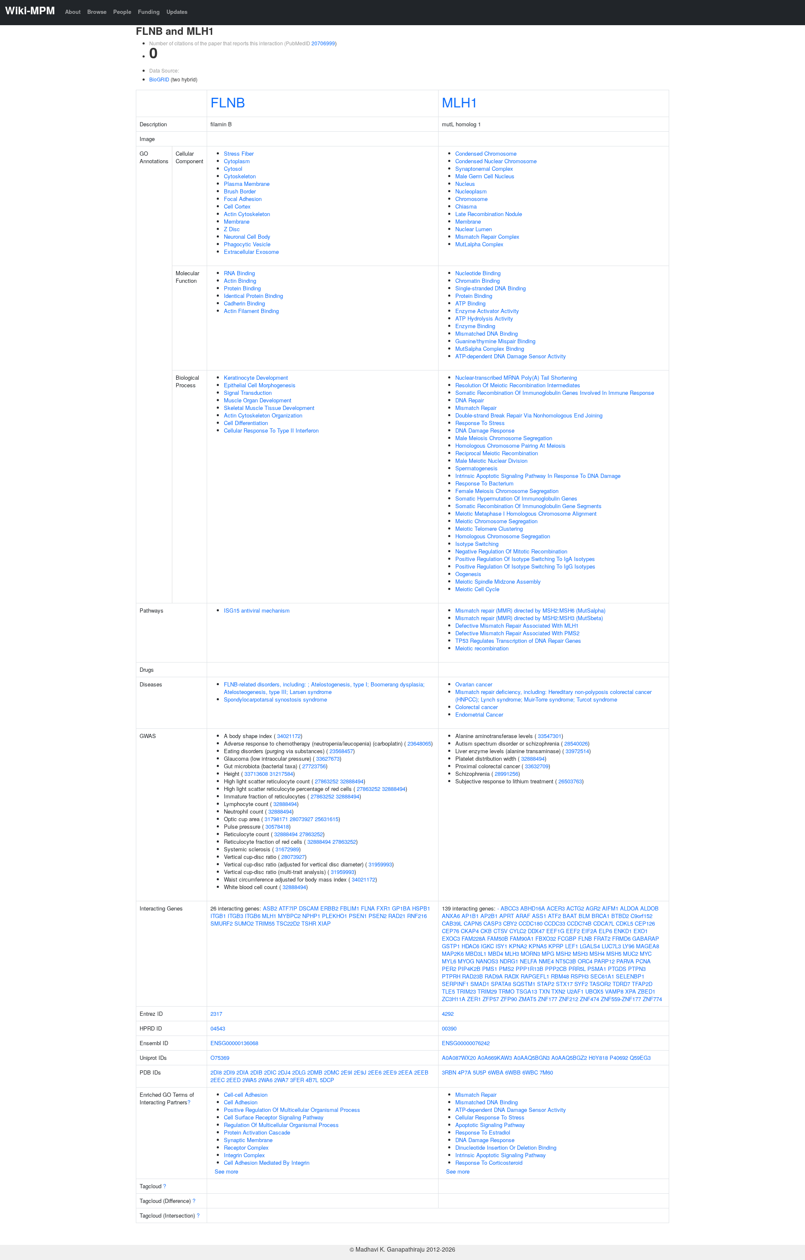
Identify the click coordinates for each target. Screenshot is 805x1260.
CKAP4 (470, 931)
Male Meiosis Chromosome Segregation (503, 438)
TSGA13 (526, 991)
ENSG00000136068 (234, 1043)
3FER (297, 1080)
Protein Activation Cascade (257, 1132)
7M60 (546, 1072)
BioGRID (159, 79)
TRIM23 (466, 991)
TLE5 (448, 991)
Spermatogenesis (476, 468)
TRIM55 (265, 923)
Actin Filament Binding (251, 311)
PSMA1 (596, 969)
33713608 (256, 773)
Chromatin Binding (477, 280)
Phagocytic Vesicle (247, 244)
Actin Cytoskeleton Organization (263, 415)
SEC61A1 (602, 976)
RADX (511, 976)
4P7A (464, 1072)
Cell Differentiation (246, 423)
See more (226, 1171)
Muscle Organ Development (257, 400)
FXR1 (383, 908)
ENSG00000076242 (466, 1043)
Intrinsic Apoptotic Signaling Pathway (500, 1155)
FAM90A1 (522, 938)
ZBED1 (646, 991)
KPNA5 (538, 946)
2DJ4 (284, 1072)
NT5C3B (566, 961)
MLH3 (512, 953)
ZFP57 (491, 999)
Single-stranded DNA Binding (490, 288)
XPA (630, 991)
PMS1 (489, 969)
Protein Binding (242, 288)
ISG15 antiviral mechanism (257, 610)
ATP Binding (470, 303)
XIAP (324, 923)
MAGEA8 (647, 946)
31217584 (281, 773)
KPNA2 (518, 946)
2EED (233, 1080)
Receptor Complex (246, 1147)
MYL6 (449, 961)
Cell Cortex (237, 206)
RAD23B (472, 976)
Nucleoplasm (471, 191)
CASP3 (492, 923)
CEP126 (645, 923)
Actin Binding (240, 280)
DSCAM (309, 908)
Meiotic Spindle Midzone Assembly (498, 581)
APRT (506, 916)
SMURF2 (221, 923)
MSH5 (613, 953)
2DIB (256, 1072)
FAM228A (474, 938)
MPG (548, 953)
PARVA (625, 961)
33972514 (577, 751)
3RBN (449, 1072)
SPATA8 (501, 984)
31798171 (276, 819)
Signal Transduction (248, 393)
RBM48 (560, 976)
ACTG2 (575, 908)
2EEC (217, 1080)
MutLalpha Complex (479, 244)
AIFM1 (610, 908)
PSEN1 (358, 916)
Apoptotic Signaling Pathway (490, 1125)
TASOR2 (600, 984)
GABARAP (645, 938)
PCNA (643, 961)
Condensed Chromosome (486, 153)
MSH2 (563, 953)
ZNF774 (652, 999)
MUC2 (630, 953)
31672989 (287, 849)
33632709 (536, 766)
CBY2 (510, 923)
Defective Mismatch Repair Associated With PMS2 (517, 633)
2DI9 (229, 1072)
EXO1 (641, 931)
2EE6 (375, 1072)
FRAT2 (602, 938)
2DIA (242, 1072)
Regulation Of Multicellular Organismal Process (281, 1125)
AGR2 (593, 908)
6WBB (513, 1072)
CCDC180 (531, 923)
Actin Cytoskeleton (247, 214)
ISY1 (501, 946)
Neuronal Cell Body (247, 236)
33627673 (328, 758)
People (122, 12)
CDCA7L (603, 923)
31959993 (380, 864)
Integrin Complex (244, 1155)
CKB (486, 931)
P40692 (619, 1058)
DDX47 (536, 931)
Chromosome (471, 199)
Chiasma (466, 206)
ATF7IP (288, 908)
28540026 (576, 743)
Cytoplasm (237, 161)
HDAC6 (470, 946)
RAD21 (396, 916)
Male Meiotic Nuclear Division (491, 460)
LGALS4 (590, 946)
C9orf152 (641, 916)
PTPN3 (637, 969)
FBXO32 (545, 938)
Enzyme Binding (475, 326)
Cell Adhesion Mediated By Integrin (266, 1162)
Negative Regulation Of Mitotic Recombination (511, 551)
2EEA (405, 1072)
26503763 (570, 781)
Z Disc (232, 229)
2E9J (360, 1072)
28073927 (301, 819)
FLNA (368, 908)
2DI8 (216, 1072)
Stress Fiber (239, 153)
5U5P (479, 1072)
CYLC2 (517, 931)
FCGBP (567, 938)
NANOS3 (487, 961)
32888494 (352, 781)
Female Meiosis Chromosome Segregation (506, 491)
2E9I (346, 1072)
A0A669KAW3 (495, 1058)
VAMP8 (614, 991)
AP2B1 (489, 916)
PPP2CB (556, 969)
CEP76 (450, 931)
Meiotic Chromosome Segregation (496, 521)
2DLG (299, 1072)
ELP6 (605, 931)
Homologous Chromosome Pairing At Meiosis (510, 445)
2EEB (421, 1072)
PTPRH (451, 976)
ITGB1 (218, 916)
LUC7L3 (611, 946)
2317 (216, 1013)
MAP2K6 (453, 953)
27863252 (326, 781)
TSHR (308, 923)
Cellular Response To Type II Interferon (271, 430)
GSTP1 (451, 946)
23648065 (419, 743)
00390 (449, 1028)
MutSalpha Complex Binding (489, 348)
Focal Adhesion (243, 199)
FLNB (227, 101)
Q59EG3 (640, 1058)
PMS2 (506, 969)
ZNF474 (589, 999)
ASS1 (539, 916)
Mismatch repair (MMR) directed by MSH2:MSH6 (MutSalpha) (530, 610)
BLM (584, 916)
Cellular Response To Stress (490, 1117)
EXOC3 (451, 938)
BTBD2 (620, 916)
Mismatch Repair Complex (487, 236)
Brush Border (240, 191)
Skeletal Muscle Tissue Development (269, 408)
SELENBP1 (630, 976)
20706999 (323, 43)
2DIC (270, 1072)
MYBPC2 (289, 916)
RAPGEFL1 (535, 976)
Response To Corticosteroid (488, 1162)
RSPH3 (580, 976)
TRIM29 (487, 991)
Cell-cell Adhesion (245, 1094)
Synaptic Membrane (248, 1140)
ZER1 (474, 999)
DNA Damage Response (484, 430)
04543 (217, 1028)
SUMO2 (244, 923)
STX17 (564, 984)
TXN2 (558, 991)
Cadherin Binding (244, 303)
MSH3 (580, 953)
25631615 (326, 819)
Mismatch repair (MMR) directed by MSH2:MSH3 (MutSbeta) (529, 618)
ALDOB (649, 908)
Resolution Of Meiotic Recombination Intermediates (517, 385)
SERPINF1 (455, 984)
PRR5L (577, 969)
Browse (96, 12)
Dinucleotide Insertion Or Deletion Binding (505, 1147)
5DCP (327, 1080)
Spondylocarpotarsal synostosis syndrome (275, 699)
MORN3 (530, 953)
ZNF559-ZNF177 (621, 999)
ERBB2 (329, 908)
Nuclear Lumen (473, 229)
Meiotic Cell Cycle (477, 589)
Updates (176, 12)
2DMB (314, 1072)
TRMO (506, 991)
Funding (149, 12)
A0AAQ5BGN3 (532, 1058)
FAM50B (497, 938)
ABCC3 (510, 908)
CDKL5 (624, 923)
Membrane (236, 221)
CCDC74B (579, 923)
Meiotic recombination (482, 648)
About (72, 12)
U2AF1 (575, 991)
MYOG (466, 961)
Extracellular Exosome (251, 252)
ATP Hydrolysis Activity (484, 318)
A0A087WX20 (459, 1058)
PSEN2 (378, 916)
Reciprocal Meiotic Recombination (496, 453)
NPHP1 (311, 916)
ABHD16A (532, 908)
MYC (646, 953)
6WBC (530, 1072)
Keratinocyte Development (256, 377)
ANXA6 (451, 916)
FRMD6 (621, 938)
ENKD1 (623, 931)
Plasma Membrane (247, 184)
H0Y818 (598, 1058)
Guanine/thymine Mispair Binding (495, 341)
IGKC (487, 946)
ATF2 (554, 916)
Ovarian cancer (473, 684)
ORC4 (585, 961)
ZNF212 (568, 999)
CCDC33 (554, 923)
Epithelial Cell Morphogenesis (260, 385)
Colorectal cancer (476, 707)
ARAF (523, 916)
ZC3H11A (453, 999)
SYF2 (581, 984)
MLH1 (460, 101)
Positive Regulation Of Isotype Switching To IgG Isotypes (525, 566)
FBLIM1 (349, 908)
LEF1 (571, 946)
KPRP (556, 946)
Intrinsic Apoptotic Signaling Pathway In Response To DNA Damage (538, 476)
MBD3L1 (475, 953)
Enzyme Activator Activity (487, 311)
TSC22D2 (288, 923)
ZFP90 (509, 999)
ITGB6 (252, 916)
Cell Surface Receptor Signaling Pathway (274, 1117)
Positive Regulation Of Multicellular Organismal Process (292, 1110)
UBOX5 (594, 991)
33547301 (549, 736)
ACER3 (556, 908)
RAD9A (494, 976)
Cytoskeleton (240, 176)
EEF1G (555, 931)
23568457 (341, 751)
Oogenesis (468, 574)
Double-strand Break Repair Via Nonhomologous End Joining (528, 415)
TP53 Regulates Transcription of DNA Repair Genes (518, 640)
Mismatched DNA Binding (486, 333)
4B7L (312, 1080)
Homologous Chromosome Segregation (502, 536)
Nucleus (465, 184)
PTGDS (617, 969)
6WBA (496, 1072)
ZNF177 (547, 999)
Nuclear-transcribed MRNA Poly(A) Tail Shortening (516, 377)
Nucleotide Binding (478, 273)
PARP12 (604, 961)
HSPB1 (421, 908)
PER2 (449, 969)
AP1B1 (470, 916)
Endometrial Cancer (479, 714)
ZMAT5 (527, 999)
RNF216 (417, 916)
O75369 (219, 1058)
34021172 (289, 736)
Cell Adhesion (240, 1102)
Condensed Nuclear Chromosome (496, 161)
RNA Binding (239, 273)
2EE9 (390, 1072)
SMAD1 (479, 984)
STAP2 (545, 984)
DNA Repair (469, 400)
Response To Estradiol (482, 1132)
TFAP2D (642, 984)
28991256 (506, 773)
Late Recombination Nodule (488, 214)
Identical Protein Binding (253, 296)
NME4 (546, 961)
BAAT (570, 916)
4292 (448, 1013)
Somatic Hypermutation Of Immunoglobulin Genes (516, 498)
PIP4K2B (469, 969)
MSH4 (597, 953)
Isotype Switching (477, 544)
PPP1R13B (529, 969)
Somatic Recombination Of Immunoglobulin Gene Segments (528, 506)
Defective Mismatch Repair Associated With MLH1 (517, 625)
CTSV (500, 931)
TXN (544, 991)
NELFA (528, 961)
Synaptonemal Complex (484, 168)
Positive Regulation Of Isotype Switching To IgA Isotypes (525, 559)
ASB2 (270, 908)
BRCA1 (601, 916)
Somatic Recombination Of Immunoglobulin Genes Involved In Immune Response (554, 393)
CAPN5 (473, 923)
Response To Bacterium (484, 483)
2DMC (331, 1072)
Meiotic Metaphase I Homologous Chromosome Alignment (526, 513)
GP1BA (401, 908)
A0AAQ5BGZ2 (569, 1058)
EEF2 (573, 931)
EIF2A (589, 931)
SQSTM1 (524, 984)
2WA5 (249, 1080)
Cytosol (233, 168)
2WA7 (281, 1080)
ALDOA (629, 908)
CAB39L (452, 923)
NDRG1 (509, 961)
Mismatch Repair (475, 408)
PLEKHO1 (334, 916)
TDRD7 (621, 984)
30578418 (277, 826)
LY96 (628, 946)
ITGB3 (235, 916)
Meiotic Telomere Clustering (489, 528)
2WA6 (265, 1080)
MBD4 (495, 953)
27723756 (314, 766)
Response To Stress (480, 423)
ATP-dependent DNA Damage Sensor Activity (510, 356)
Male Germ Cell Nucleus (484, 176)
